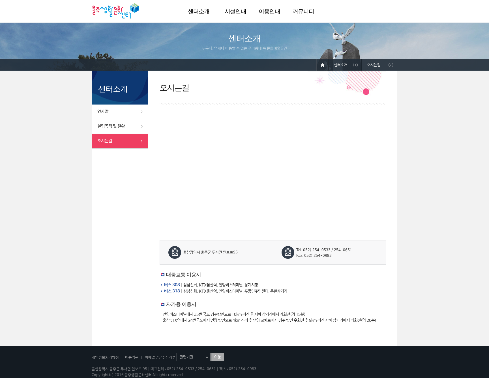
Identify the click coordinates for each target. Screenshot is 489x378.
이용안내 (269, 11)
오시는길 (104, 140)
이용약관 (132, 357)
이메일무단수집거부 (160, 357)
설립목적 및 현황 (111, 126)
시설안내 (235, 11)
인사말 (102, 111)
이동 (217, 357)
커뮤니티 (303, 11)
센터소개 (198, 11)
